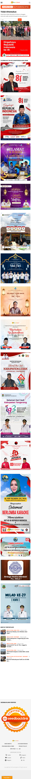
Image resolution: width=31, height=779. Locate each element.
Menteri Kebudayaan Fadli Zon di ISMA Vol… (18, 660)
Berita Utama (10, 630)
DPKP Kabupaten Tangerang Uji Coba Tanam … (18, 639)
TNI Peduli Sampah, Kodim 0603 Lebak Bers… (18, 652)
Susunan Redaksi (23, 743)
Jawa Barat (25, 656)
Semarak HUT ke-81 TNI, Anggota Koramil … (17, 645)
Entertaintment (18, 656)
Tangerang (16, 637)
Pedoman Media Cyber (8, 746)
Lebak (15, 630)
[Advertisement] (15, 680)
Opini (18, 630)
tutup (17, 748)
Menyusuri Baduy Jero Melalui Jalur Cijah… (17, 632)
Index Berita (7, 743)
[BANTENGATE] (15, 2)
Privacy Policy (23, 746)
